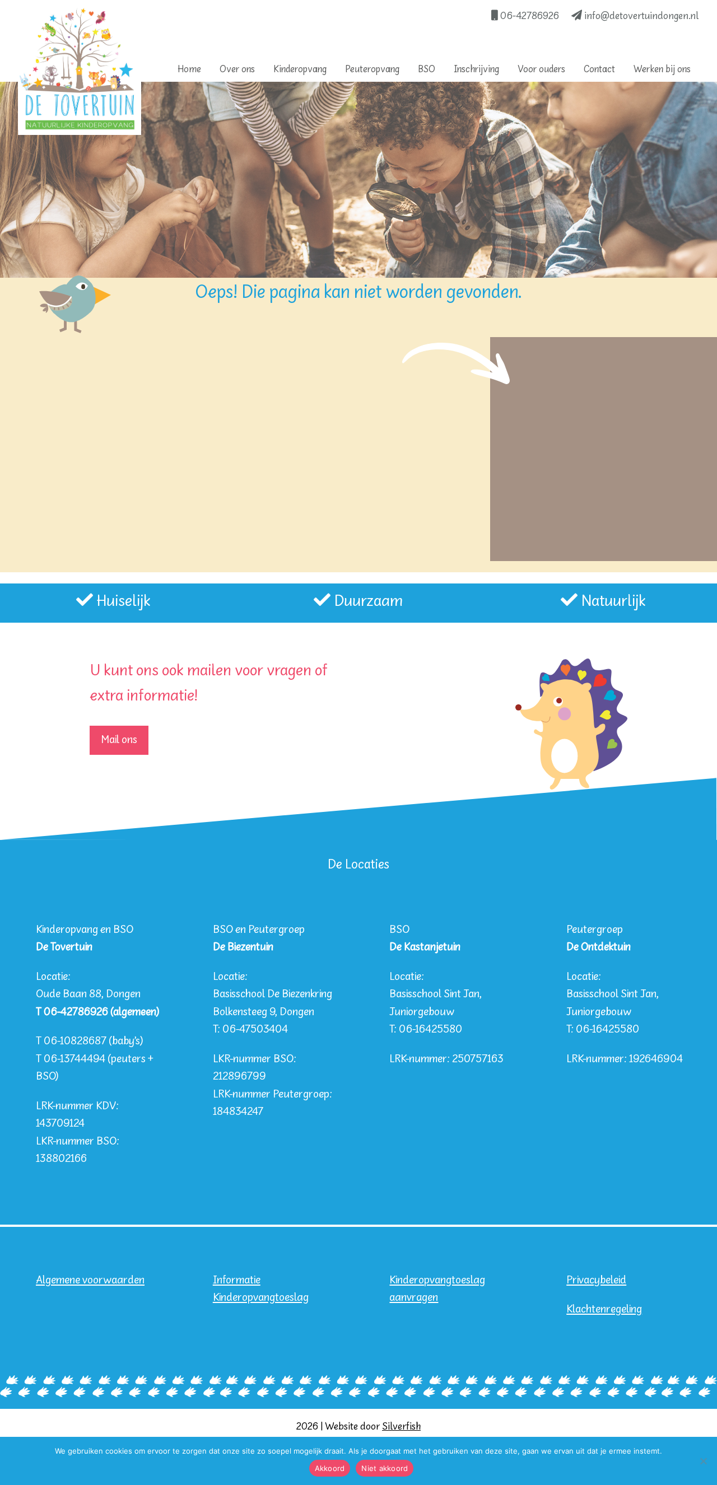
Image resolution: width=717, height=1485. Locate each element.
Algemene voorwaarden (90, 1280)
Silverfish (401, 1427)
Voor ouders (541, 69)
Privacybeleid (596, 1280)
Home (189, 69)
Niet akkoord (384, 1468)
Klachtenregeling (604, 1309)
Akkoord (330, 1468)
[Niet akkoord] (703, 1461)
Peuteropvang (372, 69)
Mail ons (119, 740)
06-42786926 (528, 16)
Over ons (237, 69)
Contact (599, 69)
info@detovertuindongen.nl (640, 16)
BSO (426, 69)
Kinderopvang (300, 69)
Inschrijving (476, 69)
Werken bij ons (662, 69)
